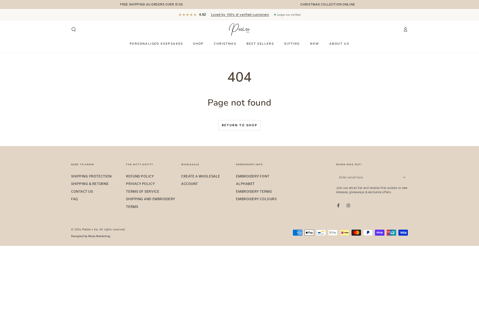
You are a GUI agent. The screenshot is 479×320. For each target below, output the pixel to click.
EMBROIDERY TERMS (254, 191)
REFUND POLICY (140, 176)
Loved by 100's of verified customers (240, 14)
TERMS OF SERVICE (142, 191)
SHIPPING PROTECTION (91, 176)
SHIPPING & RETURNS (90, 184)
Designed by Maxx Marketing (90, 236)
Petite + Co (90, 229)
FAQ (74, 199)
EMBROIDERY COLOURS (256, 199)
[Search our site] (74, 30)
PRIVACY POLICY (140, 184)
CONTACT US (82, 191)
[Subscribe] (405, 177)
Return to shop (239, 125)
